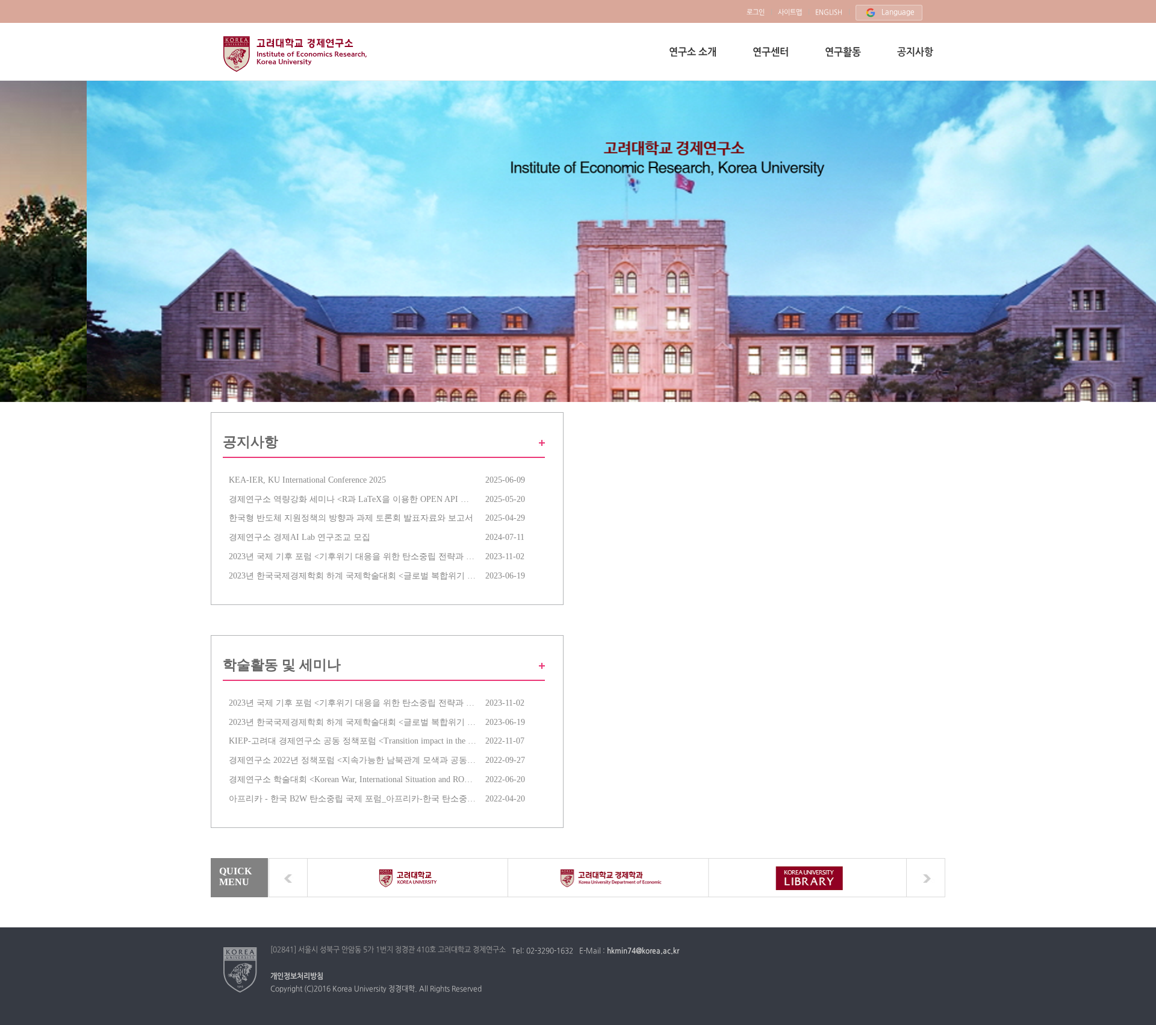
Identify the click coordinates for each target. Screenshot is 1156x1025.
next (925, 877)
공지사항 (915, 52)
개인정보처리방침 (296, 977)
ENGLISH (828, 12)
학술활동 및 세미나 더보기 (539, 666)
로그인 (756, 12)
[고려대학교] (240, 969)
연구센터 (771, 52)
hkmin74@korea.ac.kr (643, 951)
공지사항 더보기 (539, 443)
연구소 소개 (692, 52)
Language (898, 12)
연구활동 (843, 52)
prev (288, 877)
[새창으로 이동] (408, 877)
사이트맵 (790, 12)
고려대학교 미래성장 (296, 54)
